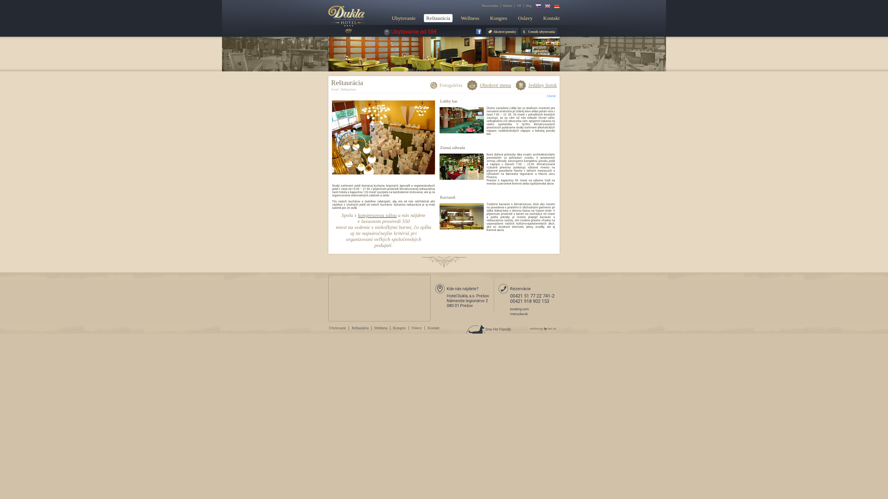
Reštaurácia (438, 18)
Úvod (334, 89)
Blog (528, 5)
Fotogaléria (450, 85)
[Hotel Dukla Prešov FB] (478, 32)
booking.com (519, 309)
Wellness (470, 18)
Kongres (498, 18)
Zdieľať (551, 96)
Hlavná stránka (490, 5)
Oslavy (525, 18)
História (507, 5)
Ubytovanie (404, 18)
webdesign (536, 328)
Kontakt (551, 18)
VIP (519, 5)
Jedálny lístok (542, 85)
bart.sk (552, 328)
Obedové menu (495, 85)
